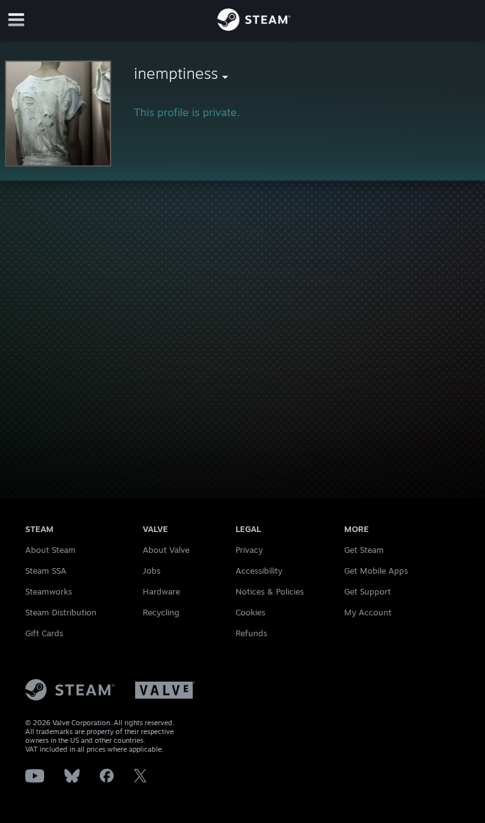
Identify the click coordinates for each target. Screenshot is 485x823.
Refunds (251, 633)
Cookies (250, 612)
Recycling (161, 612)
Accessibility (259, 570)
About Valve (166, 550)
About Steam (50, 550)
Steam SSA (45, 570)
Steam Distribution (61, 612)
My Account (368, 612)
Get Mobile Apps (376, 570)
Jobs (151, 570)
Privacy (249, 550)
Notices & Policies (270, 591)
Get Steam (364, 550)
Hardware (161, 591)
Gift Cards (44, 633)
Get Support (367, 591)
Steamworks (48, 591)
